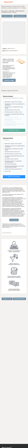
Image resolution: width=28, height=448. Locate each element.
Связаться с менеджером (14, 176)
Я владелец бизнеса (19, 16)
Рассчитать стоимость (14, 130)
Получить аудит (9, 80)
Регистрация (14, 220)
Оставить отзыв (7, 16)
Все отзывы (4, 11)
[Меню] (2, 2)
